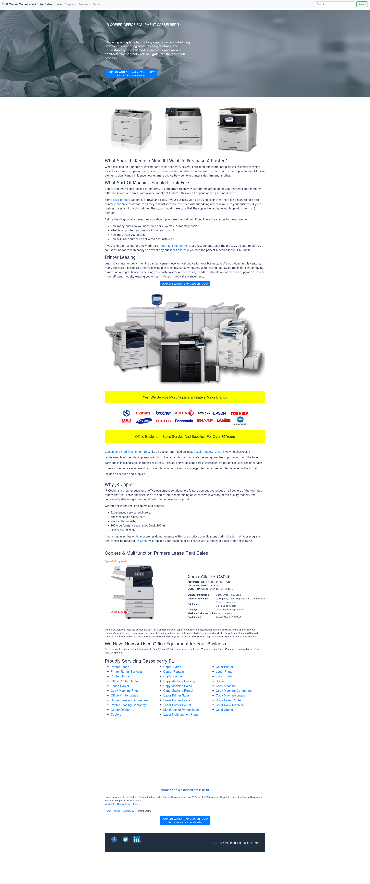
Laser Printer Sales (176, 695)
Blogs (135, 804)
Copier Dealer (120, 709)
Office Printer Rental (125, 681)
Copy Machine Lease (230, 695)
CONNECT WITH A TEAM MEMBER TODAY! (185, 283)
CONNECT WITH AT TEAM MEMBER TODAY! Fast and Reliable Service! (131, 73)
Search (362, 4)
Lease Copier (120, 686)
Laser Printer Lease (176, 700)
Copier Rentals (173, 671)
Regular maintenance (207, 451)
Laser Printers (225, 676)
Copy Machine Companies (234, 690)
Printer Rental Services (127, 671)
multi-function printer (174, 245)
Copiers (116, 714)
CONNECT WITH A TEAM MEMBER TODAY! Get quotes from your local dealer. (185, 820)
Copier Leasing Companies (129, 700)
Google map (123, 804)
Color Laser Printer (229, 700)
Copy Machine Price (125, 690)
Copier (220, 681)
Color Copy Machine (230, 705)
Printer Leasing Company (128, 705)
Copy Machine (226, 686)
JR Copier (142, 541)
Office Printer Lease (124, 695)
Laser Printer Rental (177, 705)
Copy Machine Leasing (179, 681)
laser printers (122, 199)
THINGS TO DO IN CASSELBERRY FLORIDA (185, 790)
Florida (116, 810)
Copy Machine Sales (177, 686)
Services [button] (83, 4)
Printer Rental (120, 676)
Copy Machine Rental (178, 690)
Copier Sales (172, 666)
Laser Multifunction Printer (181, 714)
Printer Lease (120, 666)
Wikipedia (110, 804)
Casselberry (128, 810)
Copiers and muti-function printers (127, 451)
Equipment (70, 4)
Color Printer (224, 666)
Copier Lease (172, 676)
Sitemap (213, 843)
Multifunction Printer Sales (181, 709)
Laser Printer (225, 671)
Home (59, 4)
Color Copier (224, 709)
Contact (96, 4)
